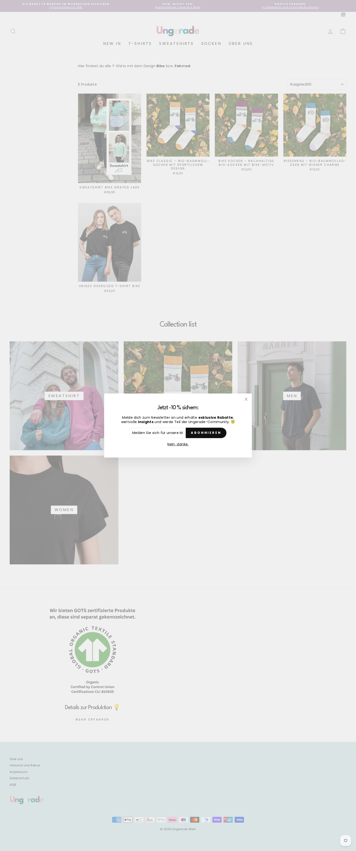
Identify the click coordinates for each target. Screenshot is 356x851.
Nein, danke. (177, 444)
